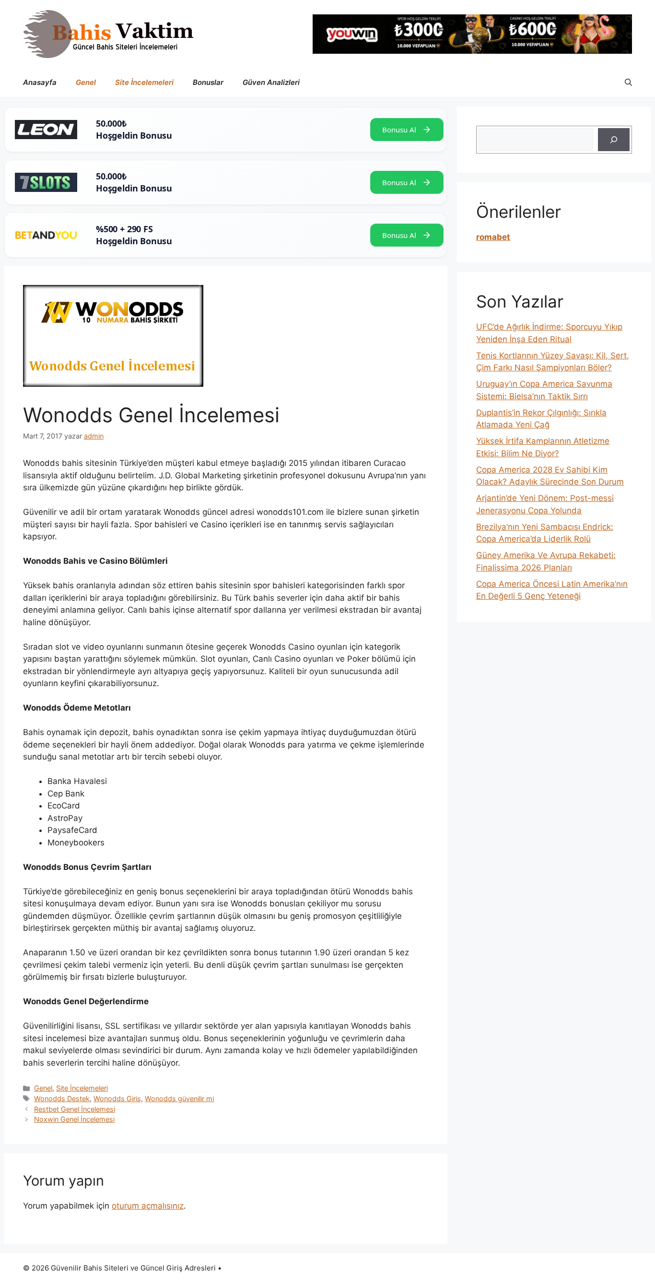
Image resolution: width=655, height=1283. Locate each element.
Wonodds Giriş (117, 1098)
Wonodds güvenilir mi (179, 1098)
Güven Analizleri (271, 82)
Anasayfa (40, 82)
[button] (628, 82)
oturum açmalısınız (148, 1206)
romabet (493, 237)
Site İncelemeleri (144, 82)
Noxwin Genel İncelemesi (74, 1119)
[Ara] (614, 139)
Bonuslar (208, 82)
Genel (86, 82)
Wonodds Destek (62, 1098)
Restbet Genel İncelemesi (74, 1109)
